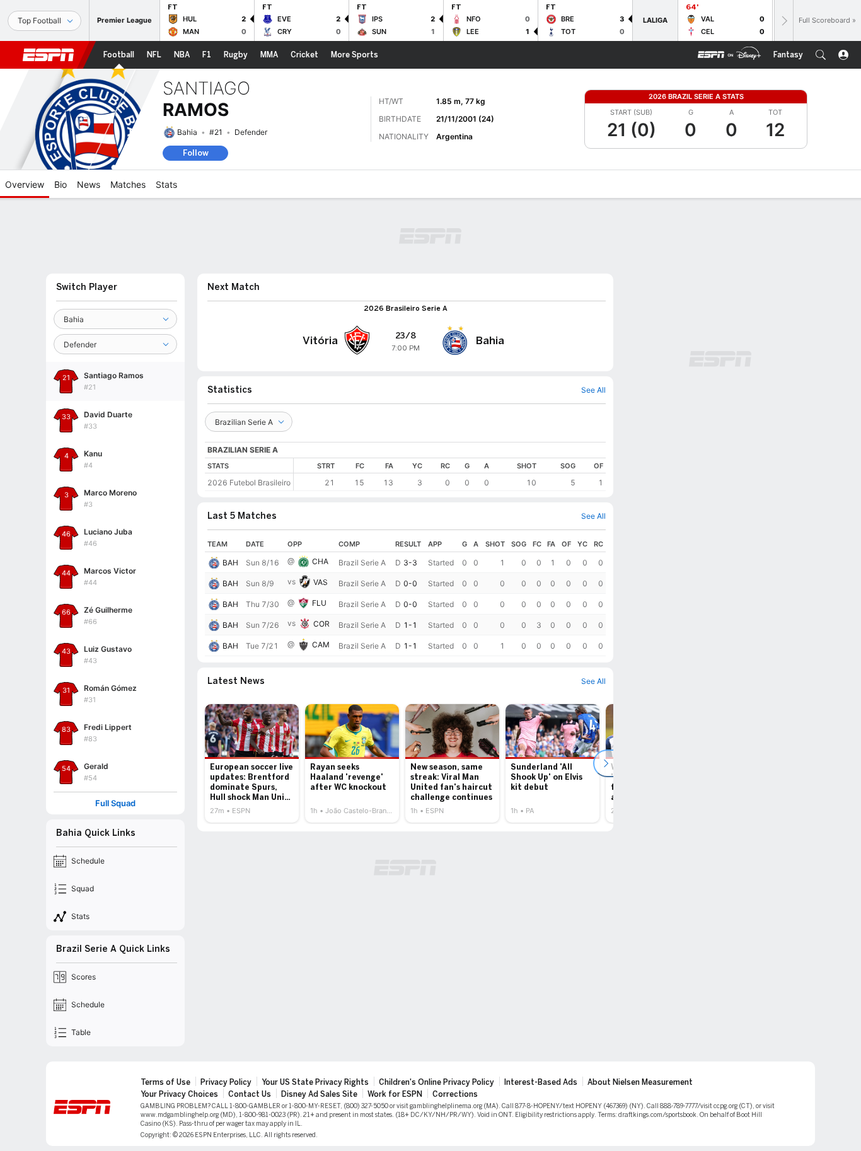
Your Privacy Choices (179, 1094)
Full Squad (115, 803)
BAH (230, 562)
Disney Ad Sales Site (319, 1094)
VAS (320, 582)
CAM (321, 644)
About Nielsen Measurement (640, 1082)
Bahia (187, 132)
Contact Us (249, 1094)
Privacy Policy (225, 1082)
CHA (320, 561)
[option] (252, 763)
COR (321, 623)
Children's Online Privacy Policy (436, 1082)
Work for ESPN (394, 1094)
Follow (196, 153)
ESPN (48, 55)
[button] (821, 55)
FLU (319, 603)
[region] (450, 474)
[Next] (783, 20)
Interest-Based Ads (540, 1082)
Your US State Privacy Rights (315, 1082)
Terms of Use (165, 1082)
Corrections (455, 1094)
